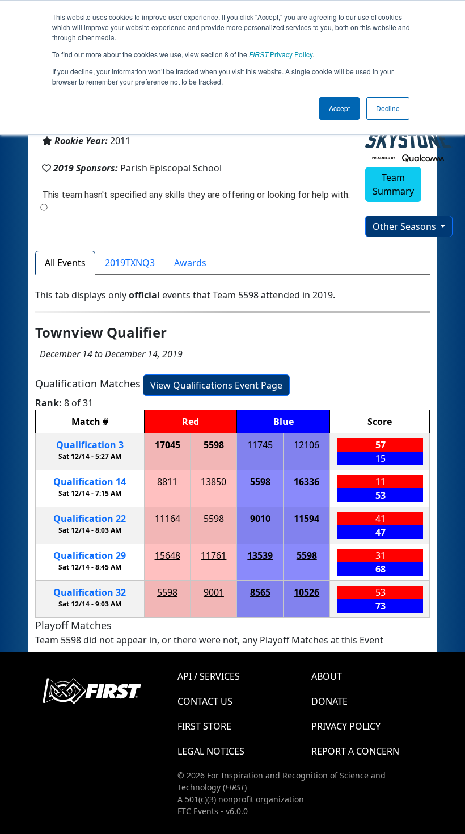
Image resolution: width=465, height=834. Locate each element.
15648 (167, 555)
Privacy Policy (280, 54)
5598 (214, 445)
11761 (213, 555)
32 (89, 592)
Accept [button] (339, 108)
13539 (260, 555)
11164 (167, 518)
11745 (260, 445)
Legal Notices (210, 751)
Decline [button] (388, 108)
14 (89, 481)
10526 (306, 592)
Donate (329, 701)
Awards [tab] (190, 262)
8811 (167, 481)
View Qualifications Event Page (216, 385)
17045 (167, 445)
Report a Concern (355, 751)
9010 (260, 518)
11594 (306, 518)
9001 (214, 592)
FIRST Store (204, 726)
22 (89, 518)
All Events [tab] (65, 262)
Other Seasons (405, 226)
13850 (213, 481)
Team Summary (393, 184)
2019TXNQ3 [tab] (130, 262)
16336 (306, 481)
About (326, 676)
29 (89, 555)
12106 (306, 445)
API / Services (208, 676)
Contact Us (204, 701)
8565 (260, 592)
